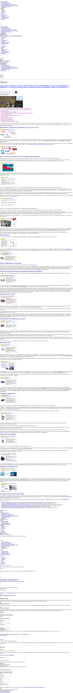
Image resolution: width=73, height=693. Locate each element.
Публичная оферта (3, 581)
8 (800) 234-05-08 (3, 579)
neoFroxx (67, 496)
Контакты (3, 19)
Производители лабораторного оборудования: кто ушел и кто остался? (15, 108)
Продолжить (2, 663)
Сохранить (2, 612)
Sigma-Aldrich (44, 144)
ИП (11, 672)
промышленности (34, 250)
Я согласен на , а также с (14, 634)
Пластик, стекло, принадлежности (8, 514)
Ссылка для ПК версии (4, 655)
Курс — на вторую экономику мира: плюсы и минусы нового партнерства (16, 109)
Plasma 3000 (36, 273)
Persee (34, 264)
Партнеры (3, 15)
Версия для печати (3, 588)
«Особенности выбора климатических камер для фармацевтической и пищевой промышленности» (20, 506)
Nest (27, 479)
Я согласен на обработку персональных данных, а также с (22, 687)
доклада (16, 123)
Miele (35, 144)
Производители (4, 14)
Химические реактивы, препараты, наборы (9, 5)
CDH (71, 496)
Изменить (6, 62)
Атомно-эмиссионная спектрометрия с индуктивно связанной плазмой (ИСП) (17, 113)
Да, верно (2, 62)
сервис (70, 228)
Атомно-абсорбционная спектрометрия (9, 111)
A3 (36, 264)
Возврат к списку (3, 510)
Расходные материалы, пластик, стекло (8, 4)
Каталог (1, 511)
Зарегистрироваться (6, 691)
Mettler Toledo (38, 236)
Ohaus (32, 144)
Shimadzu (2, 141)
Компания (1, 525)
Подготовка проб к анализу (6, 114)
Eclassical (10, 463)
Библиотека (3, 7)
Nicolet (54, 354)
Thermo (45, 140)
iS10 (65, 371)
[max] (2, 23)
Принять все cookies (3, 595)
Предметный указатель (5, 6)
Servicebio (24, 479)
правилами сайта (26, 634)
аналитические (70, 249)
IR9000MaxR (44, 387)
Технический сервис (5, 42)
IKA (37, 144)
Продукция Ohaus (4, 110)
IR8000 (36, 354)
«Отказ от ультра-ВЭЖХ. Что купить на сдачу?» (10, 503)
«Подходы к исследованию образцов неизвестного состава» (13, 507)
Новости (3, 12)
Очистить (1, 59)
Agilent (58, 140)
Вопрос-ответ (2, 532)
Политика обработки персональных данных (16, 581)
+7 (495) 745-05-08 (10, 579)
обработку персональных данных (12, 634)
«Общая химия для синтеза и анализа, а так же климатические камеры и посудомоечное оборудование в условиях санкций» (25, 505)
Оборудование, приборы (6, 3)
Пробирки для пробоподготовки (7, 120)
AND (48, 144)
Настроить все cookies (11, 595)
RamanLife (25, 407)
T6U (14, 334)
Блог (2, 13)
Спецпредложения (4, 2)
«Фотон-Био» (34, 407)
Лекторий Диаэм (4, 521)
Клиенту (1, 520)
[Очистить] (0, 72)
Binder (29, 144)
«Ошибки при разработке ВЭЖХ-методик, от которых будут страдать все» (15, 504)
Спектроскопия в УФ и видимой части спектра (10, 115)
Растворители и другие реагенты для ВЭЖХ (10, 121)
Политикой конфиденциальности (12, 592)
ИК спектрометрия (5, 116)
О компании (3, 11)
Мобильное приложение (6, 524)
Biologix (20, 479)
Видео (2, 530)
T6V (32, 334)
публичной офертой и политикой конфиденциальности (33, 687)
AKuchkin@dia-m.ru (65, 499)
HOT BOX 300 (7, 311)
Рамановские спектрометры (6, 117)
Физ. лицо (2, 672)
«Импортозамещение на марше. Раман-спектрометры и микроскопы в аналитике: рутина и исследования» (22, 502)
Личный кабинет (3, 33)
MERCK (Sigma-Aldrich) (4, 497)
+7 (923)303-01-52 (48, 499)
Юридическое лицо (7, 672)
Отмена (1, 691)
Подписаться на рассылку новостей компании (9, 689)
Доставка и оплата (4, 18)
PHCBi (39, 144)
